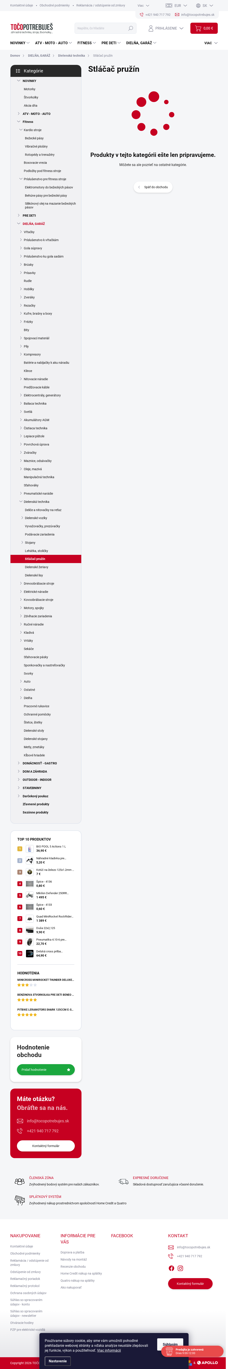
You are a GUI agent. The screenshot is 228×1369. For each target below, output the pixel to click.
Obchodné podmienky (55, 5)
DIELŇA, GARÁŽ (34, 224)
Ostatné (29, 689)
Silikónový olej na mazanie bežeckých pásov (50, 205)
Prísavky (30, 273)
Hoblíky (29, 289)
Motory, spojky (34, 608)
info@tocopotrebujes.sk (48, 1121)
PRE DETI (29, 215)
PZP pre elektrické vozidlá (27, 1329)
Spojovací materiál (36, 338)
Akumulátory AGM (36, 420)
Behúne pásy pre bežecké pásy (46, 195)
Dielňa (28, 698)
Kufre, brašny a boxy (38, 313)
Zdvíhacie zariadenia (38, 616)
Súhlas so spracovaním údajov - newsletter (26, 1313)
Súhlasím (170, 1344)
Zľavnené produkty (36, 804)
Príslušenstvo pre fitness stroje (45, 179)
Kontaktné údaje (21, 5)
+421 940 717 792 (43, 1131)
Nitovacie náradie (36, 379)
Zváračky (30, 452)
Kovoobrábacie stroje (38, 600)
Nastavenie (58, 1361)
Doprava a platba (72, 1252)
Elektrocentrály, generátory (42, 395)
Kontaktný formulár (45, 1146)
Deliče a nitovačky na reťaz (43, 510)
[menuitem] (20, 43)
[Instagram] (180, 1267)
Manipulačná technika (39, 477)
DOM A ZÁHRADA (35, 771)
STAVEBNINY (32, 788)
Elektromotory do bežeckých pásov (49, 187)
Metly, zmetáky (34, 747)
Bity (26, 330)
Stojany (30, 542)
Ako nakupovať (71, 1287)
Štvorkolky (31, 97)
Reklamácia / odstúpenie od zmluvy (100, 5)
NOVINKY (29, 81)
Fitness (28, 122)
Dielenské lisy (34, 575)
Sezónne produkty (35, 812)
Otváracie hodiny (22, 1323)
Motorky (29, 89)
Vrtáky (28, 640)
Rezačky (29, 305)
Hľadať (131, 28)
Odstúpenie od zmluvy (25, 1272)
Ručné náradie (34, 624)
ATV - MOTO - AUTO (37, 114)
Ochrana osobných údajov (28, 1293)
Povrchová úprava (36, 444)
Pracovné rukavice (36, 706)
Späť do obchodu (156, 187)
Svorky (28, 673)
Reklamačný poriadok (25, 1279)
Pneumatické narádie (38, 493)
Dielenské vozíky (36, 518)
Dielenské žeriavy (36, 567)
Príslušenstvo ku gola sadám (43, 256)
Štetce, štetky (33, 722)
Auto (27, 681)
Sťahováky (31, 485)
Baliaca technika (35, 403)
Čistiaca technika (35, 428)
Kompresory (32, 354)
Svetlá (28, 412)
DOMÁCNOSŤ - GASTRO (40, 763)
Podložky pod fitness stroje (42, 171)
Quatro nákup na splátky (78, 1280)
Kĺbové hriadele (34, 755)
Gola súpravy (33, 248)
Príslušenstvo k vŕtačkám (41, 240)
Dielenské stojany (36, 739)
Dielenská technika (36, 502)
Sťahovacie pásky (36, 657)
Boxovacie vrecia (35, 162)
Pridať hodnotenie (34, 1069)
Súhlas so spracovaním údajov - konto (26, 1302)
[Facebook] (171, 1267)
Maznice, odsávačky (38, 461)
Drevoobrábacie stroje (39, 583)
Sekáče (29, 649)
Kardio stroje (32, 130)
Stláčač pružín (35, 559)
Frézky (28, 322)
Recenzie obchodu (73, 1266)
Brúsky (28, 264)
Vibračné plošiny (36, 146)
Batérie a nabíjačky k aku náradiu (46, 362)
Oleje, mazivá (33, 469)
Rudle (28, 281)
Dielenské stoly (34, 730)
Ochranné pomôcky (37, 714)
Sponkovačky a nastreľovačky (44, 665)
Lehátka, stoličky (36, 551)
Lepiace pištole (34, 436)
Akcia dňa (30, 105)
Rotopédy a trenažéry (40, 154)
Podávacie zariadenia (40, 534)
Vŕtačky (29, 232)
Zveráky (29, 297)
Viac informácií (109, 1350)
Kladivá (29, 632)
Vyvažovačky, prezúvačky (42, 526)
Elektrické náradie (36, 592)
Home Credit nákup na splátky (81, 1273)
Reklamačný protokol (24, 1286)
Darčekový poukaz (35, 796)
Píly (26, 346)
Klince (28, 371)
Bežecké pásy (34, 138)
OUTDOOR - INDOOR (37, 779)
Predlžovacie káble (36, 387)
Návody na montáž (74, 1259)
